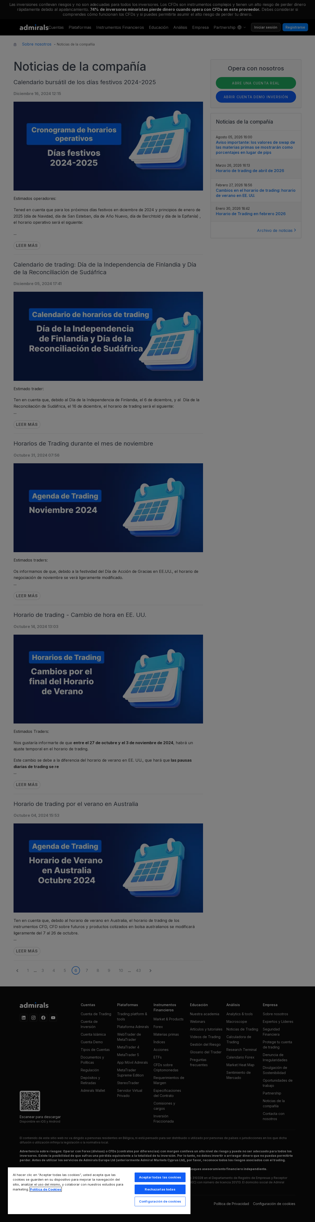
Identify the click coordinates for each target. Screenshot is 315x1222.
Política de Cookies (45, 1189)
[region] (99, 1190)
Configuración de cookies (160, 1201)
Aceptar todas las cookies (160, 1177)
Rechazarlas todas (160, 1189)
